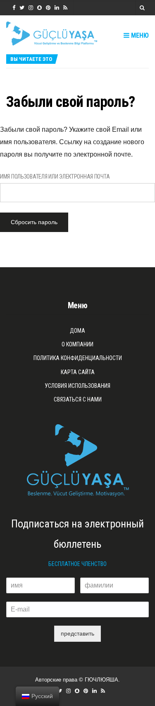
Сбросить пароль (34, 222)
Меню (139, 35)
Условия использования (77, 385)
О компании (77, 344)
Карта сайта (78, 372)
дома (77, 330)
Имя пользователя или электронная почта (55, 176)
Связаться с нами (78, 399)
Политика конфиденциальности (77, 358)
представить (77, 633)
